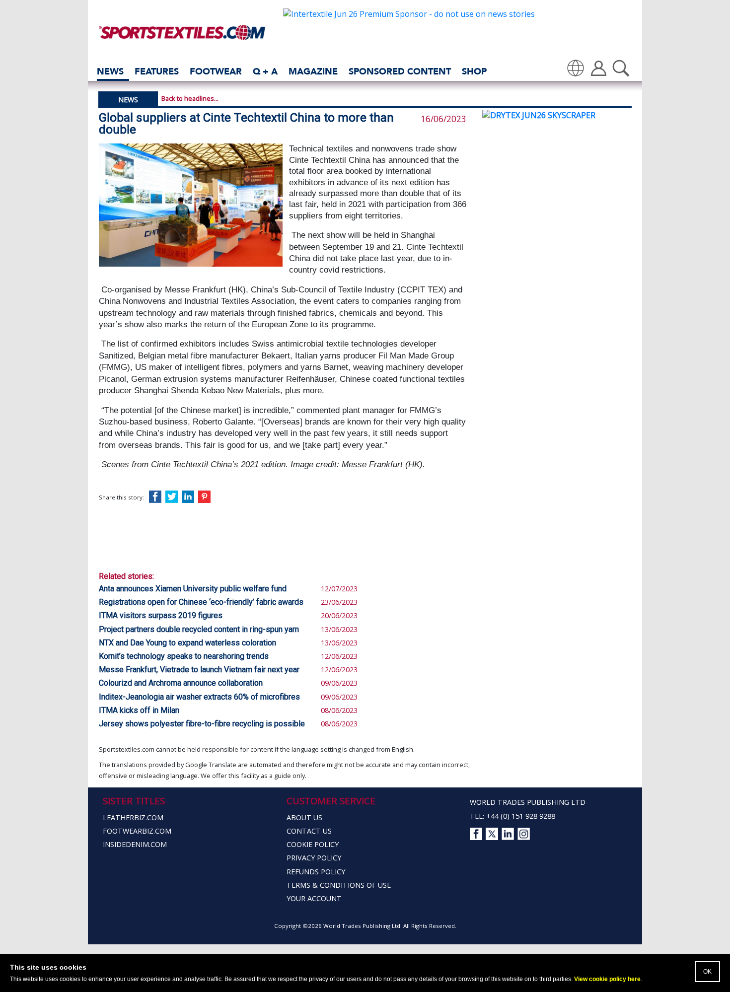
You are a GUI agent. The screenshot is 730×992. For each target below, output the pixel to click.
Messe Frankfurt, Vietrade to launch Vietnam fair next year (199, 669)
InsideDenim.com (135, 844)
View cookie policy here (607, 979)
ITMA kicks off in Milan (139, 710)
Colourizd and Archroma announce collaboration (181, 683)
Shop (474, 71)
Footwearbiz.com (137, 831)
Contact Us (309, 831)
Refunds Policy (316, 871)
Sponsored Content (400, 71)
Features (157, 71)
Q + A (265, 71)
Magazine (313, 71)
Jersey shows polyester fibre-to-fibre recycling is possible (202, 723)
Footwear (216, 71)
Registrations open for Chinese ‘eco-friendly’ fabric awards (201, 602)
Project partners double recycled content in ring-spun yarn (199, 629)
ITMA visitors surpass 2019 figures (160, 615)
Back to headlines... (190, 98)
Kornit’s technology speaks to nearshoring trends (184, 656)
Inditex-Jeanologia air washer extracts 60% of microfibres (199, 697)
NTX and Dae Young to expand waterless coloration (187, 642)
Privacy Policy (314, 857)
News (110, 71)
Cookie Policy (313, 844)
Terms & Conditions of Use (339, 885)
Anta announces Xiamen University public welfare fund (193, 588)
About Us (304, 817)
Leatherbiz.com (133, 817)
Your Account (314, 898)
